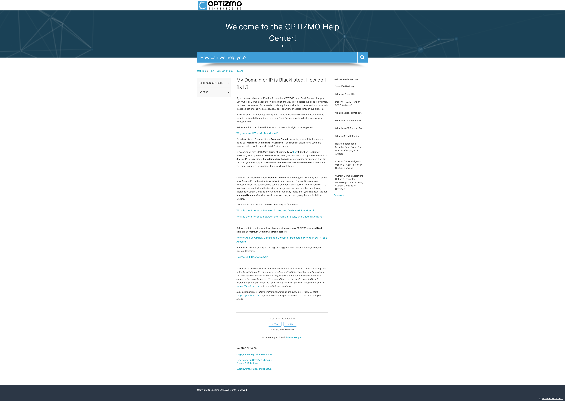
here (295, 152)
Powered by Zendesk (552, 398)
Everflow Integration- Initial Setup (254, 368)
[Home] (220, 5)
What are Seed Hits (345, 94)
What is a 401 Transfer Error (349, 128)
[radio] (274, 324)
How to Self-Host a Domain (252, 256)
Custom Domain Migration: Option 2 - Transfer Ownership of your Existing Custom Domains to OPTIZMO (349, 182)
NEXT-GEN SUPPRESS (221, 70)
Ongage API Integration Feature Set (254, 354)
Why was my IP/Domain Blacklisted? (257, 133)
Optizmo (201, 70)
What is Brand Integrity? (347, 136)
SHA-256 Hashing (344, 86)
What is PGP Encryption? (348, 120)
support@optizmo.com (248, 286)
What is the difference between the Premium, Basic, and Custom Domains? (280, 216)
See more (339, 195)
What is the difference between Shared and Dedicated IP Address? (275, 210)
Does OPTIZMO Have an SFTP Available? (347, 103)
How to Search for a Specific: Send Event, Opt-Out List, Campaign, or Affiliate (349, 148)
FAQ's (240, 70)
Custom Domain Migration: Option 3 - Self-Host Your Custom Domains (349, 164)
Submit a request (294, 337)
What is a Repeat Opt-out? (348, 112)
